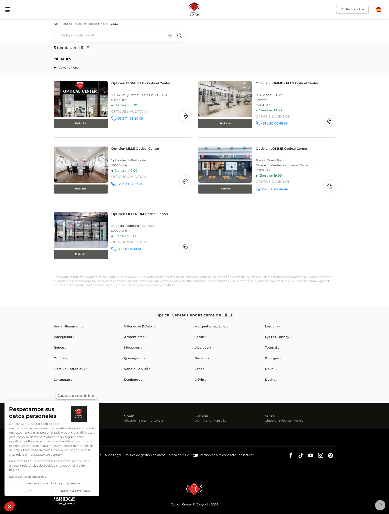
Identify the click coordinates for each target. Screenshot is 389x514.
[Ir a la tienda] (122, 108)
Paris (207, 421)
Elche (142, 421)
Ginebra (271, 421)
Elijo (28, 491)
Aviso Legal (113, 456)
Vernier (299, 421)
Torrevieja (156, 421)
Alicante (130, 421)
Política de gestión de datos (145, 456)
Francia (201, 416)
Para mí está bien (75, 491)
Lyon (197, 421)
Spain (129, 416)
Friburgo (285, 421)
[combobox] (119, 36)
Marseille (219, 421)
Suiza (270, 416)
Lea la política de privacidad (27, 477)
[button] (9, 506)
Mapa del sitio (179, 455)
